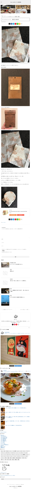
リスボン (26, 456)
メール (3, 242)
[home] (18, 324)
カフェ (2, 454)
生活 (5, 459)
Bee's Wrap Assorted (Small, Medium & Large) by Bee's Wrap (18, 211)
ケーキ (5, 454)
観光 (10, 459)
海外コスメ (2, 459)
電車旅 (16, 459)
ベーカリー (15, 456)
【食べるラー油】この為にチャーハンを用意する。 (18, 280)
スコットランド (17, 454)
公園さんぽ (12, 271)
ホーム (8, 484)
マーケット (23, 456)
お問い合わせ (22, 484)
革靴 (18, 459)
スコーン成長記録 (23, 454)
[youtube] (16, 324)
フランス (8, 456)
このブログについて (18, 484)
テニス (2, 456)
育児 (7, 459)
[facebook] (11, 24)
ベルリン (11, 456)
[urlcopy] (21, 24)
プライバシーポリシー (12, 484)
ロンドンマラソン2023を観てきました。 (16, 264)
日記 (4, 222)
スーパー (3, 222)
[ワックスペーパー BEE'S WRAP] (13, 24)
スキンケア (13, 454)
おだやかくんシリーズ (3, 472)
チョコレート (27, 454)
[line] (17, 24)
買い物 (13, 459)
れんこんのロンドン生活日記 (16, 2)
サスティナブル (9, 454)
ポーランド (19, 456)
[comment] (19, 24)
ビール (5, 456)
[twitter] (9, 24)
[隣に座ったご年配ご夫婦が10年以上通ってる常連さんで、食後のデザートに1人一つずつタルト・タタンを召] (15, 387)
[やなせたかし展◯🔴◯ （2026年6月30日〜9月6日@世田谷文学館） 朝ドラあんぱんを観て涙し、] (15, 350)
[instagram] (14, 324)
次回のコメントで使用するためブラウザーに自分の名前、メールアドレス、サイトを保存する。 (14, 249)
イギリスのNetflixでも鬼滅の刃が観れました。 (17, 297)
